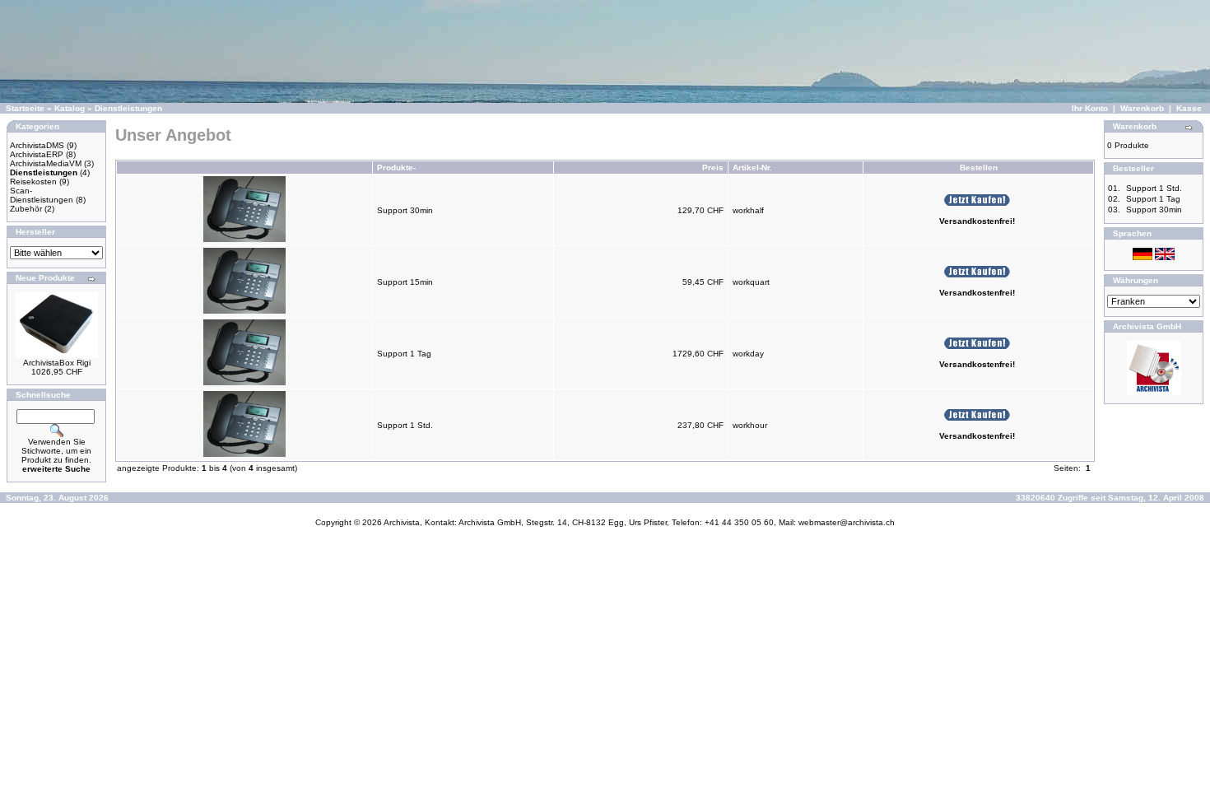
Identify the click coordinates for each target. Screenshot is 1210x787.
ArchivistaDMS (37, 145)
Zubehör (26, 208)
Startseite (25, 108)
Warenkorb (1142, 108)
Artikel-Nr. (752, 167)
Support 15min (405, 281)
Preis (713, 167)
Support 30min (405, 210)
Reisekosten (33, 181)
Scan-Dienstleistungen (41, 195)
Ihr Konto (1090, 108)
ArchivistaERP (36, 154)
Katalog (69, 108)
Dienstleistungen (128, 108)
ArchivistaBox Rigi (57, 362)
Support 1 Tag (404, 353)
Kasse (1189, 108)
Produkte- (396, 167)
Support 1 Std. (405, 425)
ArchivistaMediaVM (45, 163)
